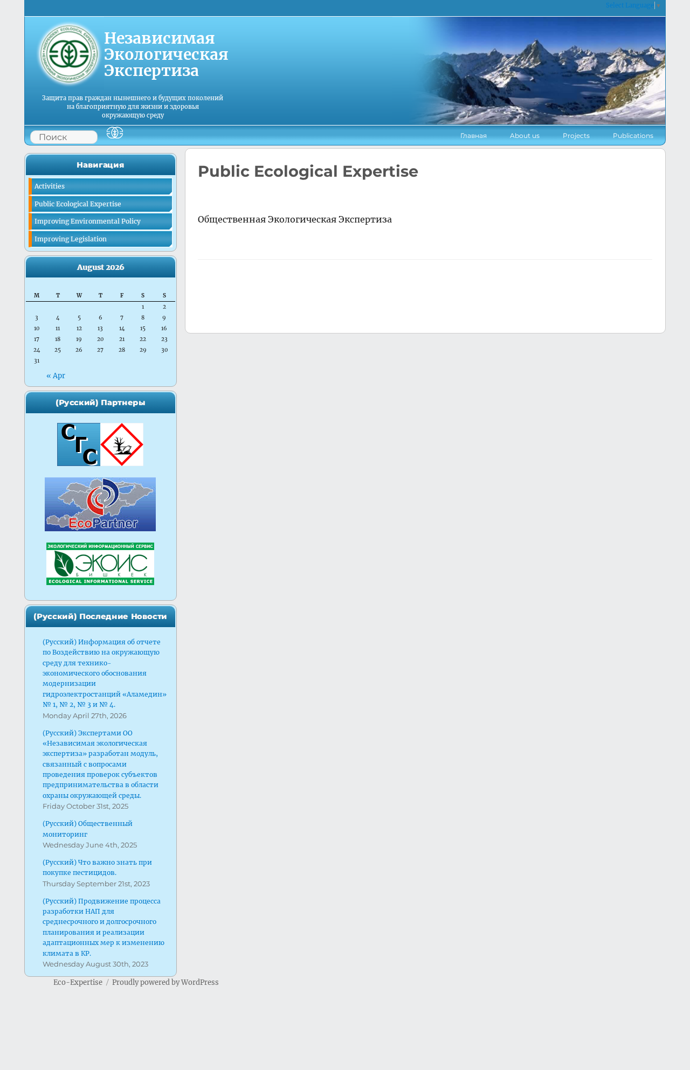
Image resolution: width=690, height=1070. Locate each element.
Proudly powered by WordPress (165, 982)
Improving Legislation (70, 239)
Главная (473, 135)
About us (525, 135)
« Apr (55, 375)
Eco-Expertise (77, 982)
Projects (576, 135)
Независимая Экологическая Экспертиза (166, 54)
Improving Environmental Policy (87, 221)
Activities (49, 186)
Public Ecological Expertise (77, 204)
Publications (633, 135)
